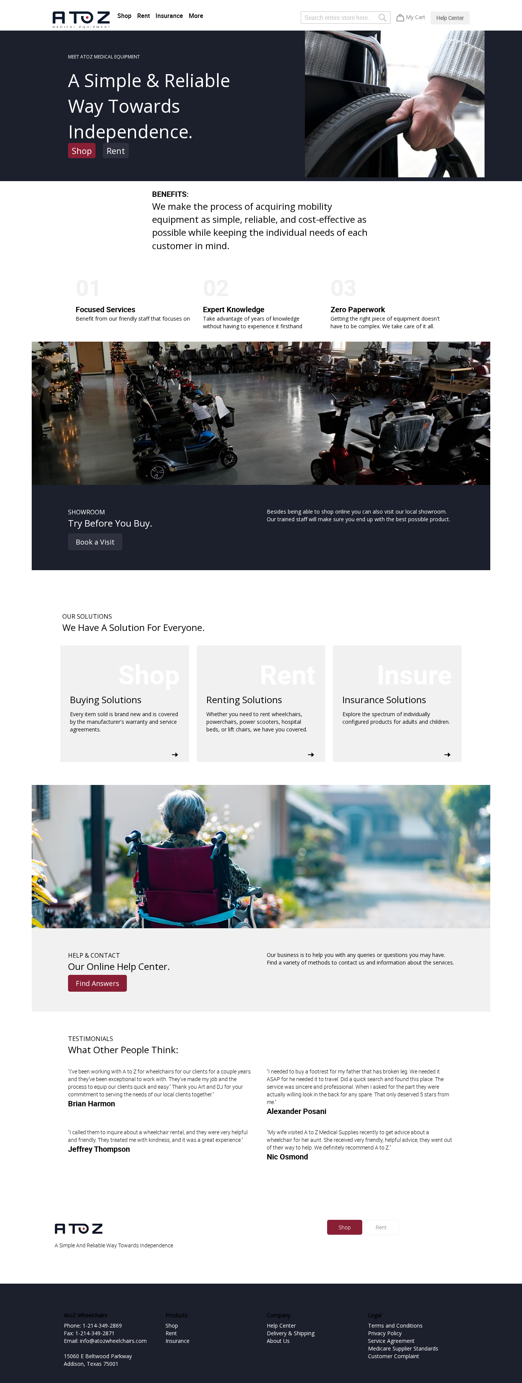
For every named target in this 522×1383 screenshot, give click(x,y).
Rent (143, 15)
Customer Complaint (393, 1356)
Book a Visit (95, 541)
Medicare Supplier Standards (403, 1348)
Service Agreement (391, 1340)
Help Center (450, 17)
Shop (124, 15)
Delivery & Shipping (290, 1333)
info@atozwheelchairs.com (113, 1340)
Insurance (169, 15)
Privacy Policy (385, 1333)
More (196, 15)
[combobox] (346, 17)
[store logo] (81, 20)
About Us (278, 1340)
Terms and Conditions (395, 1325)
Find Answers (97, 983)
